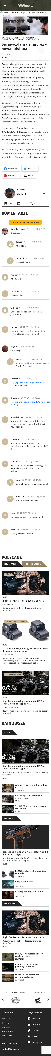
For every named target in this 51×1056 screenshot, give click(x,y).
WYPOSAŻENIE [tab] (10, 904)
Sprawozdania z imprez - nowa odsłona (21, 40)
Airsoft (15, 38)
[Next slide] (48, 1000)
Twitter (35, 1030)
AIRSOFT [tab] (7, 733)
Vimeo (35, 1036)
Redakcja (6, 1018)
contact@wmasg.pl (11, 1049)
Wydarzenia (28, 38)
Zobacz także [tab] (10, 564)
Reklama (6, 15)
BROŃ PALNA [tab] (9, 818)
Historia (5, 1023)
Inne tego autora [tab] (32, 564)
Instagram (37, 1042)
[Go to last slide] (3, 1000)
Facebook (37, 1018)
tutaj (35, 122)
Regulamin (7, 1036)
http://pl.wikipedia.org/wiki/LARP (32, 363)
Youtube (36, 1024)
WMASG (5, 38)
